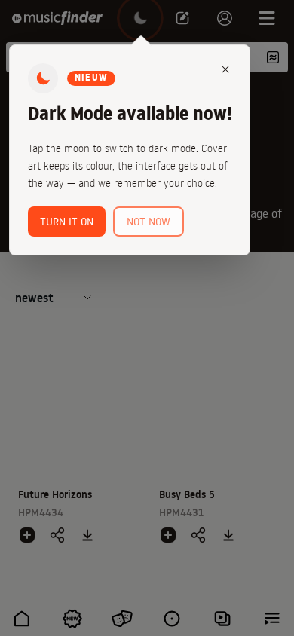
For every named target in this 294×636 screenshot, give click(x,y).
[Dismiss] (225, 69)
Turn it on (66, 221)
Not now (148, 221)
